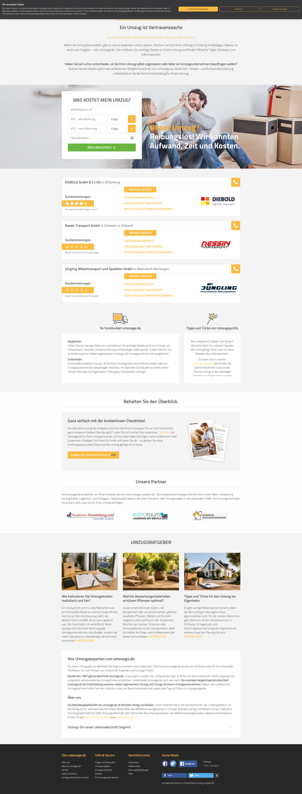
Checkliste (164, 432)
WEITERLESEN (85, 640)
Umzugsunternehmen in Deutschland (179, 783)
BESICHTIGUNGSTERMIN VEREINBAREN (148, 209)
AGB (131, 773)
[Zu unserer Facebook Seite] (165, 763)
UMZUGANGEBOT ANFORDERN (143, 203)
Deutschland (114, 37)
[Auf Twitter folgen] (173, 763)
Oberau (191, 37)
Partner (65, 769)
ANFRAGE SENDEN (140, 189)
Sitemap (207, 761)
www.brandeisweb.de (97, 717)
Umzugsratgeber (203, 363)
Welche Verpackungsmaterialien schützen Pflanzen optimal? (146, 598)
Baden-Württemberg (137, 37)
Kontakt (98, 773)
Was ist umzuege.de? (71, 766)
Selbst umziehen (69, 773)
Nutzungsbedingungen (139, 769)
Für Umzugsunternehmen (106, 777)
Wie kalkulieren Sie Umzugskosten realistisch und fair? (87, 598)
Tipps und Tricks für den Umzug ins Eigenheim (210, 598)
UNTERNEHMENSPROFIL (139, 198)
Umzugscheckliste (103, 769)
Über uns (66, 762)
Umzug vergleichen (205, 783)
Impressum (134, 762)
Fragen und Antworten (105, 762)
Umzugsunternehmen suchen (75, 777)
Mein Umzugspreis (101, 147)
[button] (174, 775)
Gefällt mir (190, 763)
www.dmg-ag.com (128, 717)
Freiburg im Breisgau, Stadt (168, 37)
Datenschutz (134, 766)
